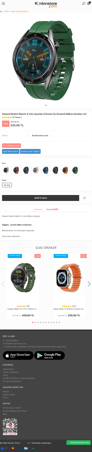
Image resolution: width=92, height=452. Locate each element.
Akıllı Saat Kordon (19, 11)
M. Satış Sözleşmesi (12, 381)
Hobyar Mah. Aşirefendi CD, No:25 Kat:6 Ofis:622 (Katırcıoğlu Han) (35, 346)
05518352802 (11, 340)
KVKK (5, 375)
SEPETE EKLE (40, 198)
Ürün (7, 11)
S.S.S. (5, 397)
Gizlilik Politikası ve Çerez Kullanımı (19, 378)
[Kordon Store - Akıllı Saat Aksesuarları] (46, 5)
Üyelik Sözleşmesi (11, 372)
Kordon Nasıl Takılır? (12, 408)
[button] (46, 105)
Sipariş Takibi (9, 394)
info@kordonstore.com (15, 343)
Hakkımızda (8, 369)
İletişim (6, 391)
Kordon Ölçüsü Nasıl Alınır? (15, 411)
